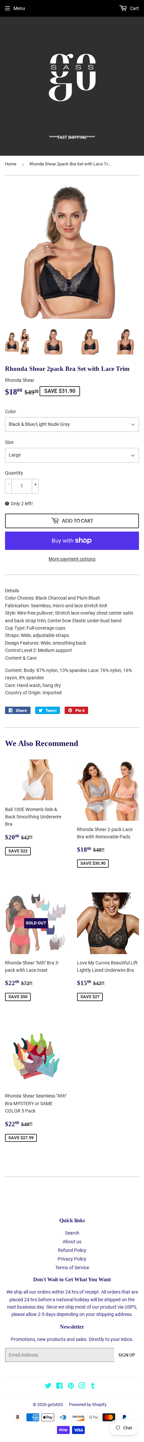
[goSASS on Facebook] (59, 1386)
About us (72, 1241)
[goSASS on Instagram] (82, 1386)
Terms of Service (72, 1267)
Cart (134, 8)
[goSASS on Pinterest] (70, 1386)
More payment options (72, 559)
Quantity (14, 473)
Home (10, 163)
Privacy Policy (72, 1259)
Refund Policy (72, 1250)
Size (9, 442)
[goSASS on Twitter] (48, 1386)
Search (72, 1233)
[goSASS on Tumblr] (93, 1386)
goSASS (55, 1404)
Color (10, 411)
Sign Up (127, 1355)
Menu (19, 8)
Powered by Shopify (87, 1404)
